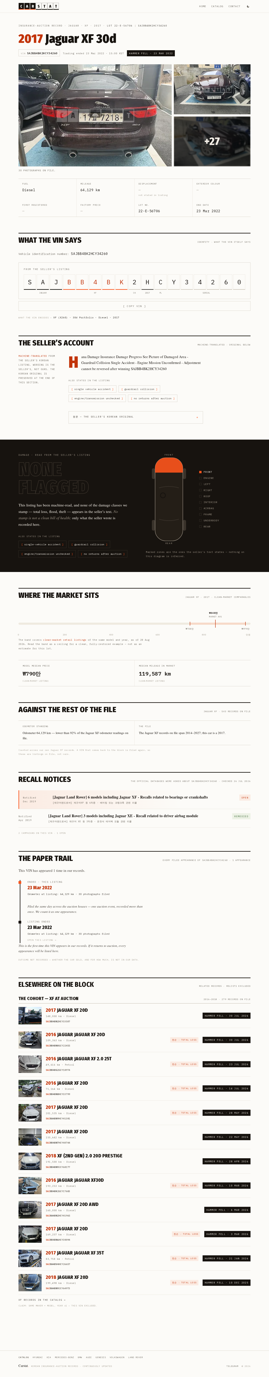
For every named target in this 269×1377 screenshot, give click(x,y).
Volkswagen (117, 1357)
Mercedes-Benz (64, 1357)
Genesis (101, 1357)
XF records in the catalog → (42, 1299)
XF (86, 25)
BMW (80, 1357)
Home (202, 6)
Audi (89, 1357)
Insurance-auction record (40, 25)
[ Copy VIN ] (134, 306)
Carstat (23, 1365)
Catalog (217, 6)
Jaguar (73, 25)
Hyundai (38, 1357)
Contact (234, 6)
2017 (97, 25)
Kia (49, 1357)
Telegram (232, 1366)
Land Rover (135, 1357)
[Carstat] (38, 6)
